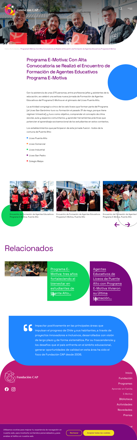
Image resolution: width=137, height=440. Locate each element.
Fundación (125, 378)
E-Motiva (127, 393)
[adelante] (125, 224)
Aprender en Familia (122, 388)
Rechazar (74, 433)
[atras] (115, 224)
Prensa (127, 415)
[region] (68, 432)
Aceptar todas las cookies (98, 433)
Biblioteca (125, 399)
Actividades (14, 49)
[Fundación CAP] (21, 9)
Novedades (125, 409)
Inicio (7, 49)
